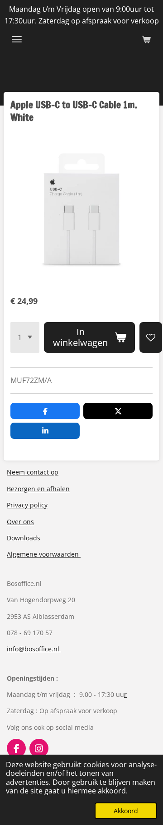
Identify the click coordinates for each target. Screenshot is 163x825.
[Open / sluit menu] (17, 39)
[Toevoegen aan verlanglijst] (150, 337)
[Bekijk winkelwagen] (146, 39)
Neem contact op (32, 472)
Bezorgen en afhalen (38, 488)
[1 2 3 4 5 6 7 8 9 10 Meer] (24, 337)
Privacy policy (27, 505)
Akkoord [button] (126, 811)
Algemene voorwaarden (44, 554)
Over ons (20, 521)
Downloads (23, 538)
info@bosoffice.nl (34, 649)
